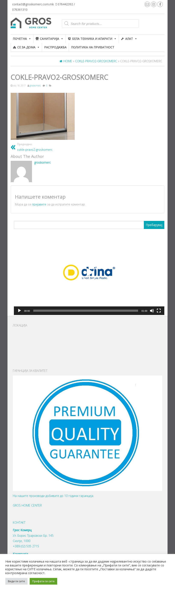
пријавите (39, 204)
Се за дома (26, 47)
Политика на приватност (92, 47)
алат (129, 39)
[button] (89, 272)
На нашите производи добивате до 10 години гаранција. (53, 496)
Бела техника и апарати (92, 39)
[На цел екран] (159, 311)
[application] (89, 272)
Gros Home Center (27, 505)
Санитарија (49, 39)
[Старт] (19, 311)
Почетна (20, 39)
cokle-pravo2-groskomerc (34, 147)
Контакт (19, 522)
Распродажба (55, 47)
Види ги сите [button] (16, 581)
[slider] (85, 311)
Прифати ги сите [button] (43, 581)
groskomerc (35, 85)
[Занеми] (152, 311)
